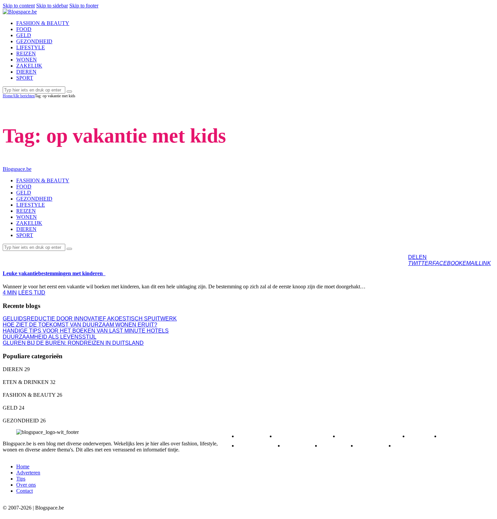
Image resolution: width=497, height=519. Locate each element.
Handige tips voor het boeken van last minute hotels (86, 331)
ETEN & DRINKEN (305, 436)
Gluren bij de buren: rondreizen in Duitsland (73, 343)
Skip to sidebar (52, 5)
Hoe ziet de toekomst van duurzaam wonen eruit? (80, 325)
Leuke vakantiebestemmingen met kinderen (54, 273)
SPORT (336, 445)
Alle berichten (24, 96)
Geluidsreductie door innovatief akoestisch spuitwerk (90, 318)
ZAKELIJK (413, 445)
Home (8, 96)
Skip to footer (83, 5)
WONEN (373, 445)
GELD (422, 436)
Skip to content (19, 5)
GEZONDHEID (465, 436)
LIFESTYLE (258, 445)
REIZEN (18, 257)
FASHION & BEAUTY (371, 436)
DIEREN (254, 436)
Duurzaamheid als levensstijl (49, 337)
